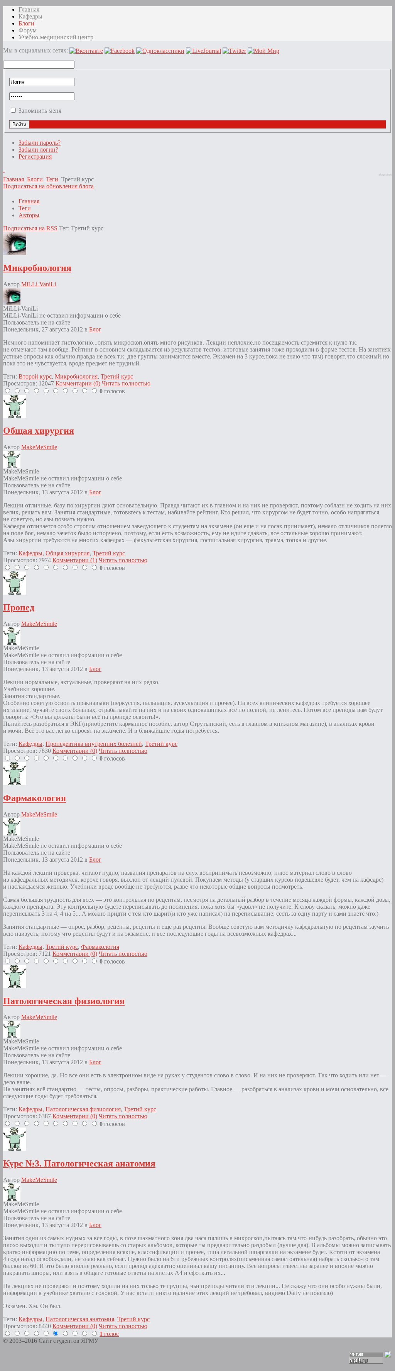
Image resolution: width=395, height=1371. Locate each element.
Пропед (18, 607)
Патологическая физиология (64, 1001)
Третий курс (117, 376)
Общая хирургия (38, 431)
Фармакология (34, 798)
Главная (13, 179)
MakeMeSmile (39, 447)
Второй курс (35, 376)
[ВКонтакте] (4, 169)
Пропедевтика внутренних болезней (94, 743)
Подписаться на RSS (30, 228)
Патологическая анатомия (80, 1319)
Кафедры (30, 553)
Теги (52, 179)
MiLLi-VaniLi (38, 284)
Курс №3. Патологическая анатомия (79, 1163)
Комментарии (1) (74, 560)
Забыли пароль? (40, 142)
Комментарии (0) (78, 383)
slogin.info (385, 174)
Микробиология (37, 268)
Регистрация (35, 156)
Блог (95, 329)
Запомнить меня (40, 110)
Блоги (35, 179)
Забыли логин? (38, 149)
